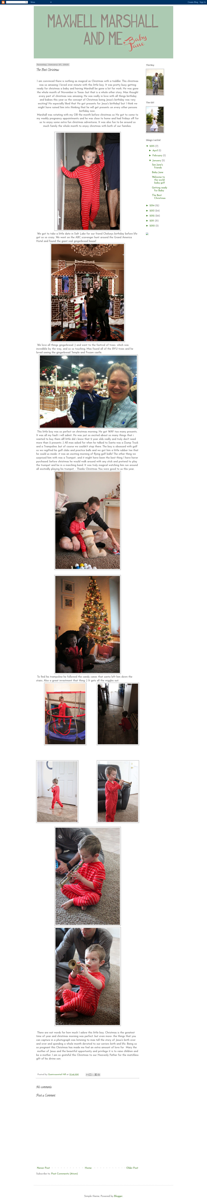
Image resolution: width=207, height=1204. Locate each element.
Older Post (132, 1168)
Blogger (118, 1196)
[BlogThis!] (90, 1074)
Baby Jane (157, 172)
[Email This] (87, 1074)
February (157, 155)
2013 (152, 211)
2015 (152, 146)
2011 (152, 221)
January (157, 160)
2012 (152, 216)
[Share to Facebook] (95, 1074)
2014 (152, 205)
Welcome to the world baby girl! (158, 180)
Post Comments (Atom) (64, 1174)
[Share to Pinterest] (98, 1074)
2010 (152, 226)
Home (88, 1168)
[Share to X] (93, 1074)
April (155, 150)
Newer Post (43, 1168)
